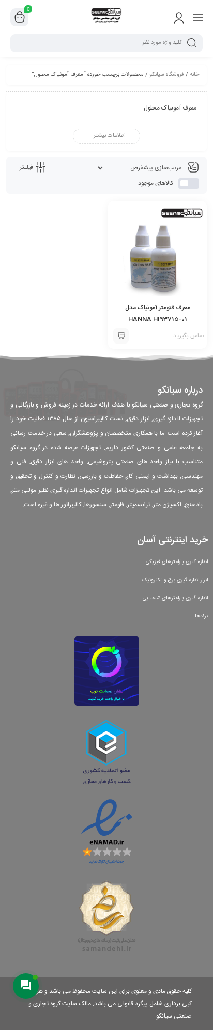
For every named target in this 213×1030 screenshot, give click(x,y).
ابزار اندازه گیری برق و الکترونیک (175, 580)
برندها (201, 616)
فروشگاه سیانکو (166, 75)
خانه (194, 75)
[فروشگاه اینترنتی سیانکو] (107, 17)
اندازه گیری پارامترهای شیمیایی (175, 598)
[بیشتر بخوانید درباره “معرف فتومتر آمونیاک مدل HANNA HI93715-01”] (121, 336)
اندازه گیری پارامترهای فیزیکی (177, 562)
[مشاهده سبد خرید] (19, 17)
